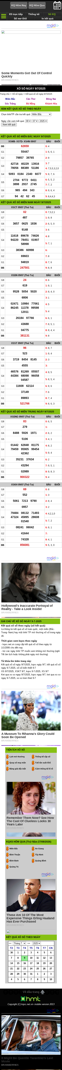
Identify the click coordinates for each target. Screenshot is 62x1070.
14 (11, 963)
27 (51, 968)
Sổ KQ (52, 14)
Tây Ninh (39, 855)
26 (44, 968)
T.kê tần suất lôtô (43, 763)
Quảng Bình (40, 861)
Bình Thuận (14, 855)
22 (18, 968)
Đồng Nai (51, 99)
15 (18, 963)
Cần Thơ (30, 99)
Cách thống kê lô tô (44, 769)
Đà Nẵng (30, 103)
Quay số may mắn (17, 763)
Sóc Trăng (10, 103)
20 (51, 963)
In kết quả (47, 18)
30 (11, 952)
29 (18, 974)
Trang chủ (4, 94)
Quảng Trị (13, 867)
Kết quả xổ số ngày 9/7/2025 (38, 94)
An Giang (39, 849)
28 (11, 974)
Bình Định (14, 861)
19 (44, 963)
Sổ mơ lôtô (20, 18)
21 (11, 968)
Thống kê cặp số (42, 757)
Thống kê (33, 14)
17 (31, 963)
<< (10, 943)
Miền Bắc (10, 99)
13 (51, 958)
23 (24, 968)
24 (31, 968)
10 (31, 958)
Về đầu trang (31, 991)
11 (38, 958)
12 (44, 958)
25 (38, 968)
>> (28, 943)
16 (24, 963)
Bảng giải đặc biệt (17, 769)
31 (31, 974)
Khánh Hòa (51, 103)
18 (38, 963)
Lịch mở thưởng (17, 757)
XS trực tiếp (16, 14)
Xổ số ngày (17, 94)
